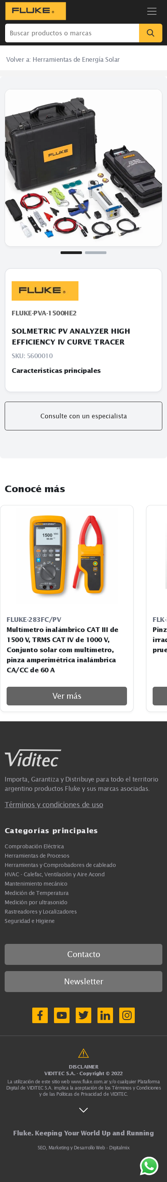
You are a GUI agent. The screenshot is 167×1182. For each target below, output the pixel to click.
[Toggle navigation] (151, 11)
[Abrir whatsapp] (149, 1166)
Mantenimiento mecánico (36, 883)
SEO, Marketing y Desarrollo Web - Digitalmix (83, 1148)
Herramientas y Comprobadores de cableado (60, 865)
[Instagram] (127, 1015)
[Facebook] (40, 1015)
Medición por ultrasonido (36, 902)
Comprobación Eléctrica (34, 846)
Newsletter (83, 981)
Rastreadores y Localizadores (41, 911)
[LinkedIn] (105, 1015)
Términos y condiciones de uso (54, 805)
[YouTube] (62, 1015)
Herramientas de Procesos (37, 855)
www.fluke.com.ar (89, 1082)
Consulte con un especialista (83, 416)
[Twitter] (83, 1015)
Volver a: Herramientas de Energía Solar (63, 59)
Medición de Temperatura (37, 893)
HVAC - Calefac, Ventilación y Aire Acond (54, 874)
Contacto (83, 954)
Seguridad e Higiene (30, 920)
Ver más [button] (67, 695)
